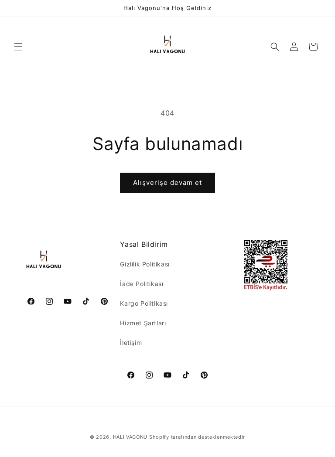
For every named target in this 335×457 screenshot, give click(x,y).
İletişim (131, 342)
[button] (18, 46)
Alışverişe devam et (167, 182)
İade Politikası (141, 283)
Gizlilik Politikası (144, 264)
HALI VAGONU (130, 437)
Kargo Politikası (144, 303)
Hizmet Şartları (143, 323)
